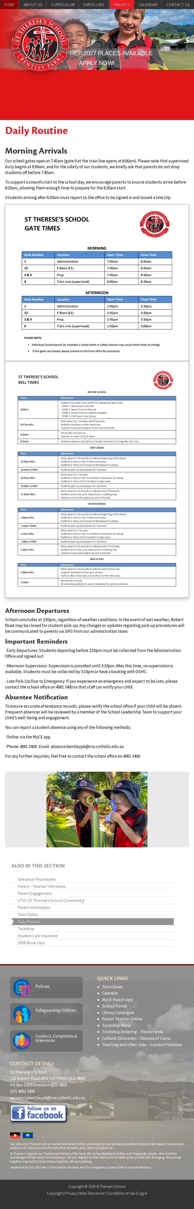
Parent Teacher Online (122, 1019)
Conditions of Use (121, 1193)
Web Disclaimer (92, 1193)
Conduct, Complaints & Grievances (56, 1038)
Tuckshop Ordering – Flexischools (132, 1031)
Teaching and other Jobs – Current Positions (142, 1044)
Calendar (110, 993)
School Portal (114, 1006)
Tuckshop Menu (116, 1025)
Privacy (71, 1193)
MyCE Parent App (117, 999)
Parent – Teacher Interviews (41, 886)
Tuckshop (26, 928)
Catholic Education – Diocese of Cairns (136, 1038)
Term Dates (28, 914)
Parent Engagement (35, 893)
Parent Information (34, 907)
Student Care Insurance (38, 935)
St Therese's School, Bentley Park (40, 44)
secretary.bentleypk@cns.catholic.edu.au (47, 1098)
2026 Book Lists (31, 942)
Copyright (55, 1193)
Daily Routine (29, 921)
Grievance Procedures (37, 879)
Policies (42, 986)
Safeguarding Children (55, 1010)
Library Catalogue (118, 1012)
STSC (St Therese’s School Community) (51, 900)
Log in (142, 1193)
